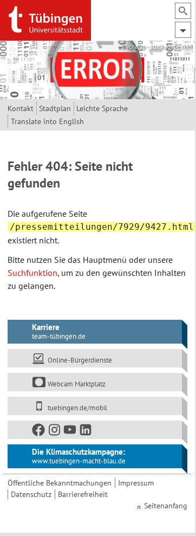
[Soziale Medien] (95, 430)
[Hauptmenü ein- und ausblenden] (183, 30)
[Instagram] (55, 431)
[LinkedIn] (86, 431)
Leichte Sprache (102, 108)
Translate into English (47, 121)
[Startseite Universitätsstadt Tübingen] (45, 19)
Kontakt (21, 108)
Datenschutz (31, 494)
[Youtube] (70, 431)
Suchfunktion (32, 272)
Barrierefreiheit (83, 494)
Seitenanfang (165, 506)
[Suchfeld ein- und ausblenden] (183, 11)
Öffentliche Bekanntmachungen (60, 483)
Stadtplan (55, 108)
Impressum (136, 483)
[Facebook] (39, 431)
